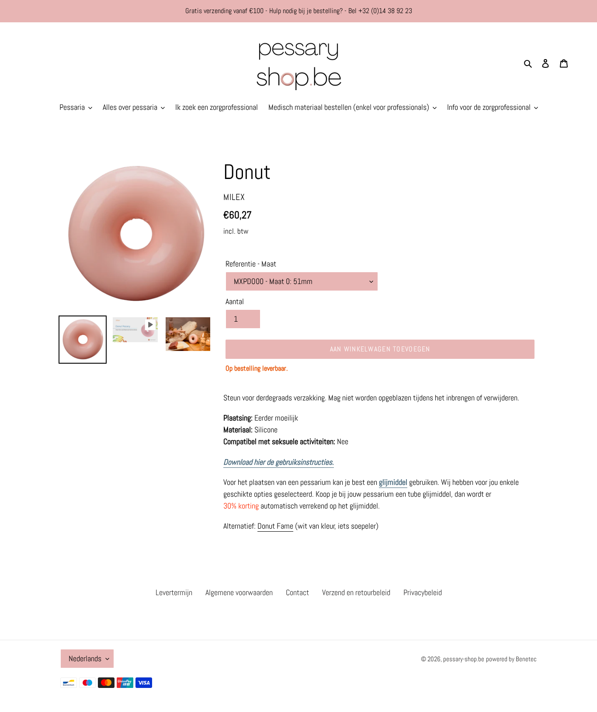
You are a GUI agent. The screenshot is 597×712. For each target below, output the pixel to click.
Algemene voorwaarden (239, 592)
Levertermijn (174, 592)
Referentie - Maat (251, 264)
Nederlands (85, 658)
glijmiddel (393, 482)
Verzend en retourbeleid (356, 592)
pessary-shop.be (463, 659)
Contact (297, 592)
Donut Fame (275, 526)
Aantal (235, 301)
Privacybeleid (422, 592)
